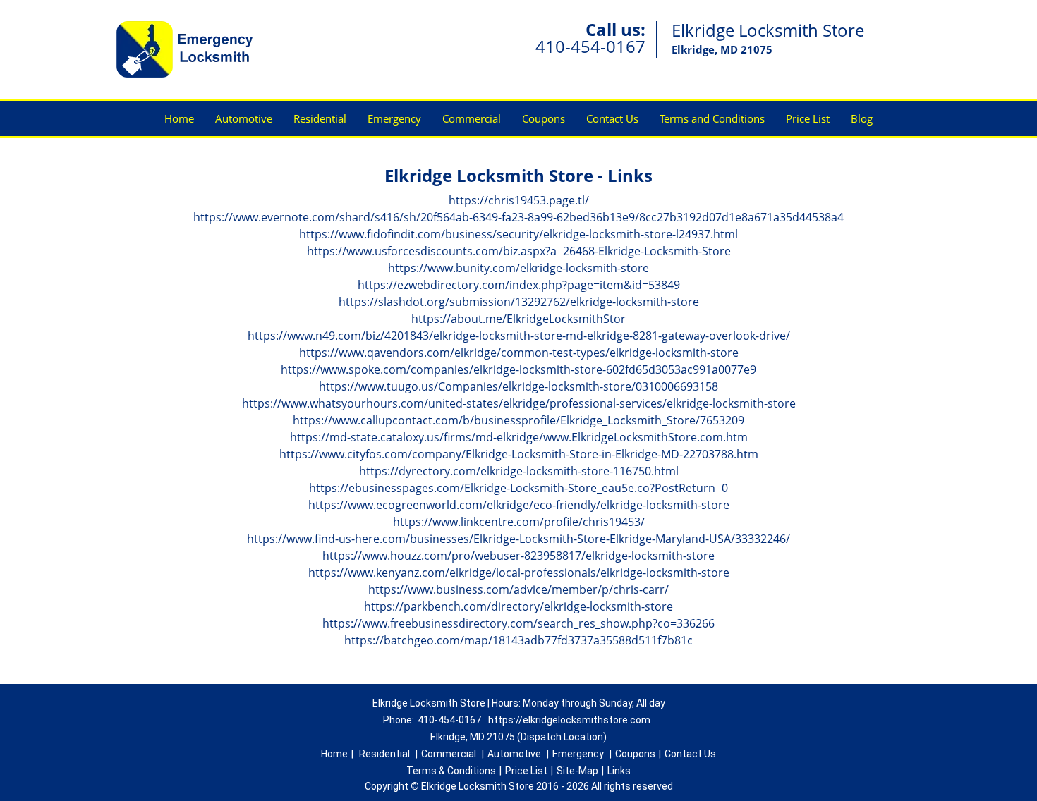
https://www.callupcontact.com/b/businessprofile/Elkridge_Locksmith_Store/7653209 (518, 420)
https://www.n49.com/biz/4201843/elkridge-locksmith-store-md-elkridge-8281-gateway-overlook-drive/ (519, 335)
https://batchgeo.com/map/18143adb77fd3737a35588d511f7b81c (518, 640)
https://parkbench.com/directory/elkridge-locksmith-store (518, 606)
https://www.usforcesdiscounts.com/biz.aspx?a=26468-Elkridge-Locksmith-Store (519, 251)
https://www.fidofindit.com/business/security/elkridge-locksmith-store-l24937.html (518, 234)
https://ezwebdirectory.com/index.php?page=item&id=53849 (519, 285)
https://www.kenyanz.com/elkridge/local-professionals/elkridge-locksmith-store (518, 572)
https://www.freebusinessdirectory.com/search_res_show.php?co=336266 (518, 623)
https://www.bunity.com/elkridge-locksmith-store (518, 268)
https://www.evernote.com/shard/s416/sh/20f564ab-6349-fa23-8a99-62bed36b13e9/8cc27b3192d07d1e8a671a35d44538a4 (518, 217)
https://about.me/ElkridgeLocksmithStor (518, 318)
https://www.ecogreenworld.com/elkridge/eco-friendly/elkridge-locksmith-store (518, 505)
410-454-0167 (590, 46)
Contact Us (612, 118)
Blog (862, 118)
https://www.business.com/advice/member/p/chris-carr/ (518, 589)
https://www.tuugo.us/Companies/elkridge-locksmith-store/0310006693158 (518, 386)
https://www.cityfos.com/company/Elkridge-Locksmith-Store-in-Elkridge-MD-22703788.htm (518, 454)
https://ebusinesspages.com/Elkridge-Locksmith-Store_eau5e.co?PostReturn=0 (518, 488)
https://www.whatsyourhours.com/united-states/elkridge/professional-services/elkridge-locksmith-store (519, 403)
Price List (808, 118)
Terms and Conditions (712, 118)
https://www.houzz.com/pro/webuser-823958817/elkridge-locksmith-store (518, 555)
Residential (319, 118)
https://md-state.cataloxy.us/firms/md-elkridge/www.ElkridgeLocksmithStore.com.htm (519, 437)
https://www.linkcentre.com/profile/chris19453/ (519, 522)
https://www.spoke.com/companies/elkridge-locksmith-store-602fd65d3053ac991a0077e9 (518, 369)
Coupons (543, 118)
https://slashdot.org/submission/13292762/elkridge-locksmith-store (519, 302)
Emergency (394, 118)
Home (179, 118)
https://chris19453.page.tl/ (519, 200)
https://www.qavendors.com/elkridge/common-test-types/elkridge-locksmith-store (519, 352)
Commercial (471, 118)
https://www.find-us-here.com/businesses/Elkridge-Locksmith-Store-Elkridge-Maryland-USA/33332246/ (518, 538)
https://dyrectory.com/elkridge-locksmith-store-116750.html (519, 471)
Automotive (243, 118)
